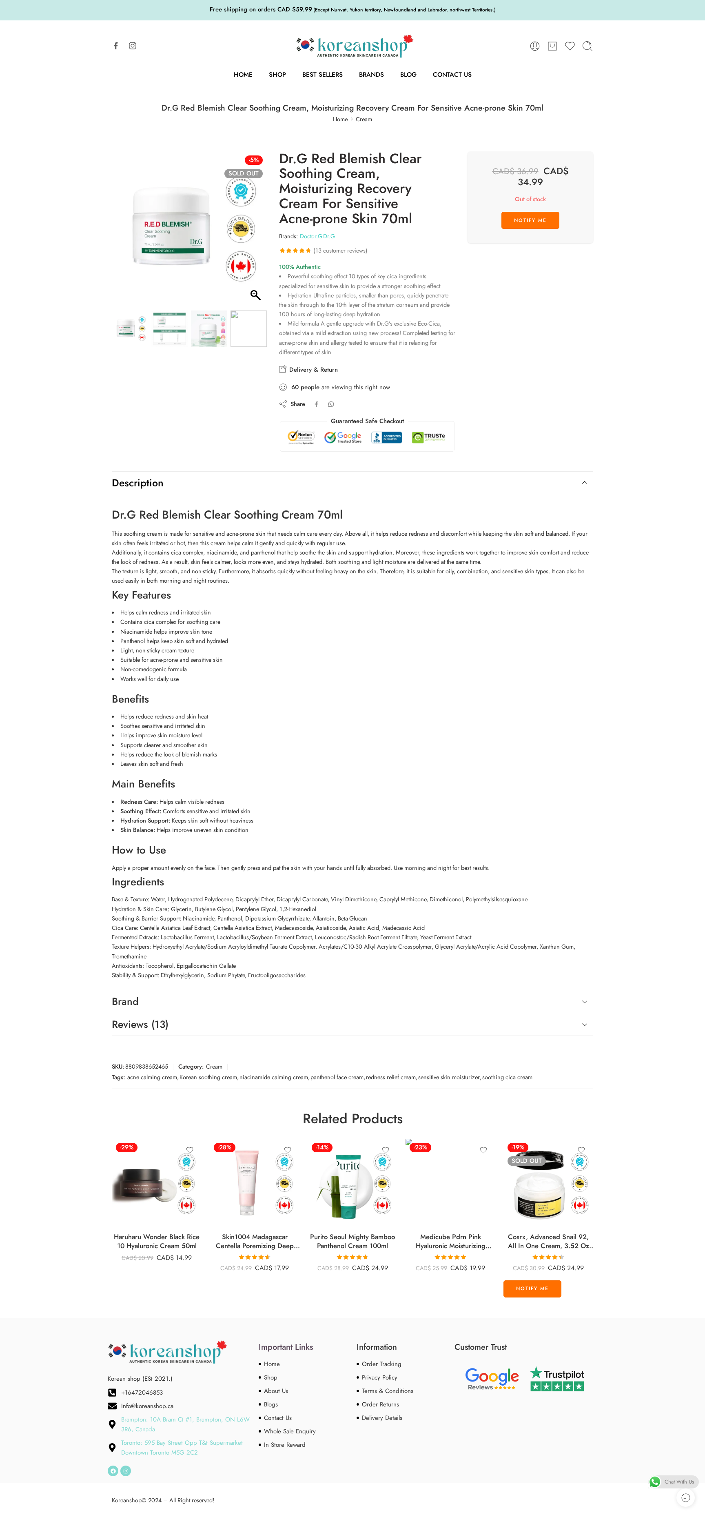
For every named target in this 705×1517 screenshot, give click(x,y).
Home (243, 74)
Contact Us (452, 74)
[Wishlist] (189, 1150)
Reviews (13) (140, 1024)
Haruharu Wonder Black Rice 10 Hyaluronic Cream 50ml (157, 1241)
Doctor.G (311, 236)
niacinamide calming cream (273, 1077)
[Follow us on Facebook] (116, 46)
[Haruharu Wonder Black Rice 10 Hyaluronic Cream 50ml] (157, 1184)
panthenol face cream (337, 1077)
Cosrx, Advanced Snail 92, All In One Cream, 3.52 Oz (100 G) (548, 1241)
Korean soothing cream (208, 1077)
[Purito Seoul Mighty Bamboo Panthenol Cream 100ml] (352, 1184)
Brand (125, 1001)
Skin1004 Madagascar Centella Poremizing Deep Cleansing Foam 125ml (255, 1241)
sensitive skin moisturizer (449, 1077)
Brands (371, 74)
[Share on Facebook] (316, 404)
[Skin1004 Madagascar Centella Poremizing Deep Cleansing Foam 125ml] (254, 1184)
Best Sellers (322, 74)
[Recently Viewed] (685, 1497)
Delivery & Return (312, 369)
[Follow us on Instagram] (132, 45)
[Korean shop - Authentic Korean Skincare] (352, 46)
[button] (257, 233)
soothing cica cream (507, 1077)
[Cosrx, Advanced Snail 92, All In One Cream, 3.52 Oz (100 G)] (548, 1184)
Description (138, 482)
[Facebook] (113, 1471)
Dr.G (329, 236)
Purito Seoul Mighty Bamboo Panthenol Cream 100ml (352, 1241)
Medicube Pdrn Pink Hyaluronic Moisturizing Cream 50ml (451, 1241)
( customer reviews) (340, 250)
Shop (277, 74)
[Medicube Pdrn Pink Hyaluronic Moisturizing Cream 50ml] (450, 1184)
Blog (408, 74)
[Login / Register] (535, 46)
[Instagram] (125, 1471)
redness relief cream (391, 1077)
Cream (364, 119)
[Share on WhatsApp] (331, 404)
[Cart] (552, 46)
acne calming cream (152, 1077)
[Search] (587, 46)
